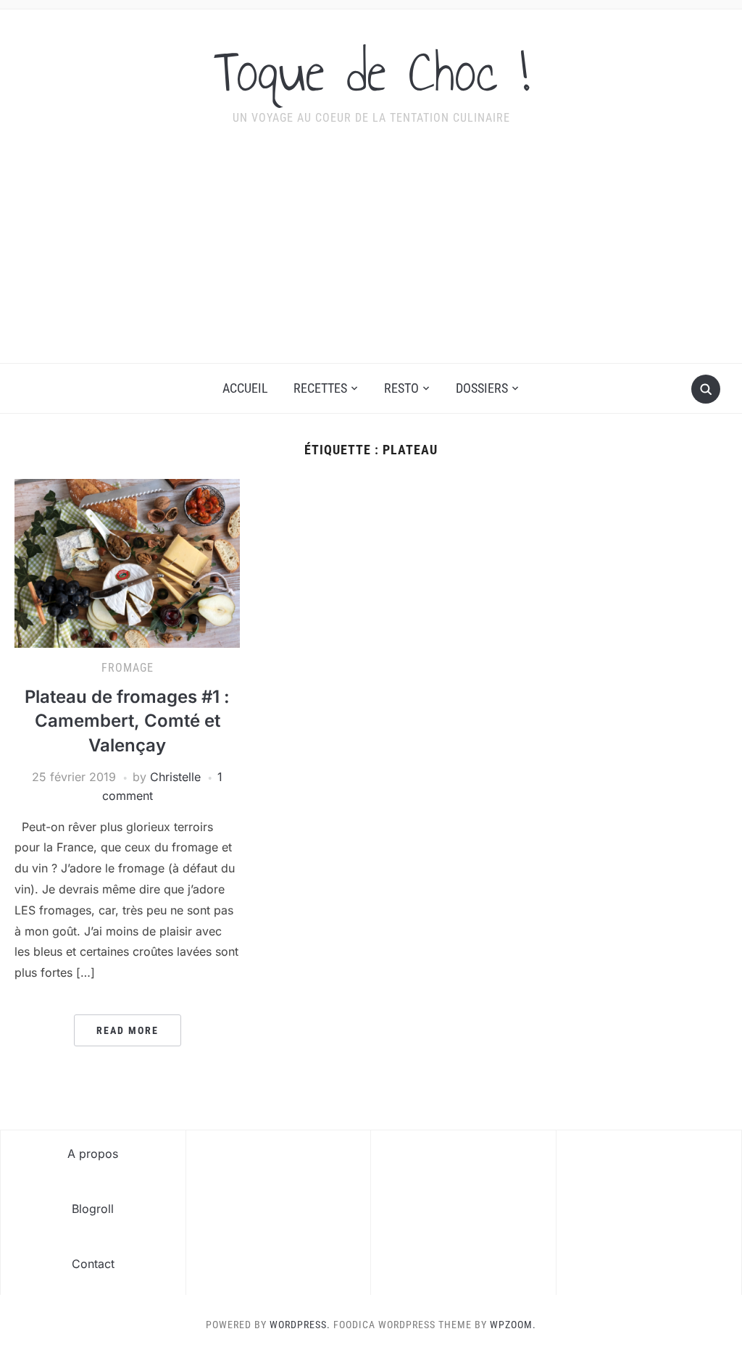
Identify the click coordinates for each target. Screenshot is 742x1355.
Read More (127, 1030)
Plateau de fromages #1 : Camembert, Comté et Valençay (127, 721)
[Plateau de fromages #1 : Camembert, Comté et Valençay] (126, 562)
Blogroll (93, 1208)
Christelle (175, 777)
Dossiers (482, 388)
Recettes (320, 388)
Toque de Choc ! (371, 72)
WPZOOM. (513, 1324)
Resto (401, 388)
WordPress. (300, 1324)
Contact (93, 1263)
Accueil (245, 388)
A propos (92, 1153)
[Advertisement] (371, 254)
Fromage (127, 668)
